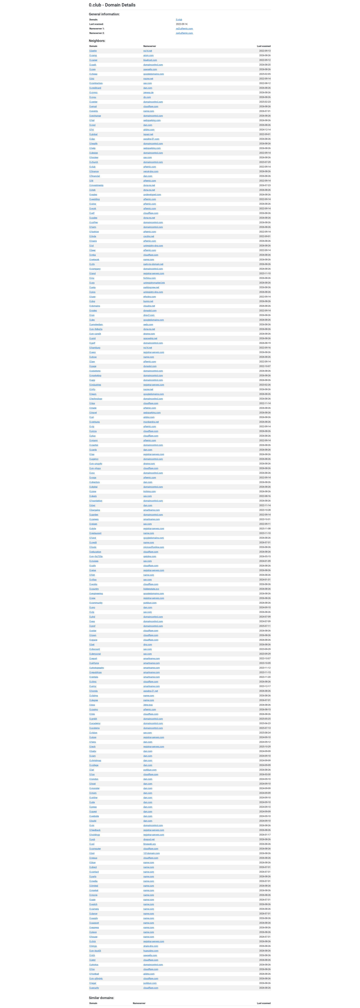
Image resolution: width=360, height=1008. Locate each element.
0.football (94, 974)
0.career (93, 60)
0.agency (93, 459)
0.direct (93, 867)
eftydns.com (149, 296)
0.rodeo (93, 310)
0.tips (92, 403)
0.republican (95, 672)
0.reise (92, 570)
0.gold (92, 338)
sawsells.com (150, 69)
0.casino (93, 709)
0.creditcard (95, 88)
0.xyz (92, 473)
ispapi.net (148, 134)
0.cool (92, 125)
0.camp (93, 55)
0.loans (93, 241)
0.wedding (94, 199)
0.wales (93, 194)
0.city (92, 264)
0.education (95, 551)
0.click (92, 941)
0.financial (94, 176)
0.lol (91, 245)
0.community (96, 602)
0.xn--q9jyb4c (96, 978)
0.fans (92, 742)
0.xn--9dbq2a (95, 329)
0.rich (92, 955)
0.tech (92, 746)
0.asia (92, 287)
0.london (93, 779)
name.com (148, 111)
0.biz (91, 78)
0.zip (91, 612)
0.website (94, 816)
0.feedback (94, 830)
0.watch (93, 904)
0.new (92, 598)
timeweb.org (149, 844)
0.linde (92, 236)
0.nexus (93, 858)
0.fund (92, 538)
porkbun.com (150, 602)
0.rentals (93, 677)
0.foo (92, 969)
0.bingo (93, 946)
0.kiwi (92, 505)
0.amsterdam (96, 324)
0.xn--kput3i (95, 950)
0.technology (95, 398)
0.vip (91, 426)
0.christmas (95, 760)
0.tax (91, 454)
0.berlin (93, 50)
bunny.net (148, 301)
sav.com (147, 83)
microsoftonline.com (153, 547)
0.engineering (96, 593)
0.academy (94, 723)
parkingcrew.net (151, 287)
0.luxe (92, 296)
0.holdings (94, 834)
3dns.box (148, 705)
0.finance (94, 171)
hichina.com (149, 278)
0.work (92, 208)
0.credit (93, 542)
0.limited (93, 885)
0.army (92, 686)
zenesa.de (148, 92)
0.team (92, 394)
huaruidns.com (150, 950)
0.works (93, 584)
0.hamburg (94, 347)
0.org (91, 282)
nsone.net (148, 78)
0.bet (91, 644)
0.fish (92, 575)
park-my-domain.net (153, 264)
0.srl (91, 417)
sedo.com (148, 324)
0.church (93, 162)
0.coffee (93, 222)
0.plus (92, 435)
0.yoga (92, 477)
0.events (93, 111)
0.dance (93, 913)
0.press (93, 807)
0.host (92, 783)
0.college (93, 765)
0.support (94, 923)
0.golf (92, 343)
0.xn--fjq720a (96, 556)
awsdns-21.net (150, 691)
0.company (95, 268)
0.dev (92, 320)
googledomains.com (153, 74)
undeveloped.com (152, 194)
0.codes (93, 217)
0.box (92, 705)
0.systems (94, 728)
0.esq (92, 621)
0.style (92, 528)
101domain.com (151, 853)
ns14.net (147, 50)
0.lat (91, 769)
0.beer (92, 250)
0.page (92, 366)
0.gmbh (93, 718)
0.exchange (95, 115)
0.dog (92, 301)
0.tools (92, 547)
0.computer (95, 848)
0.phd (92, 616)
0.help (92, 148)
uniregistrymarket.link (154, 282)
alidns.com (148, 129)
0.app (92, 380)
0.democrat (95, 654)
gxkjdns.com (149, 556)
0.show (93, 357)
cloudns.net (149, 306)
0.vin (91, 825)
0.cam (92, 756)
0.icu (91, 278)
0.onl (91, 844)
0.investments (96, 185)
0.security (94, 987)
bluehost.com (150, 60)
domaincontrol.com (153, 64)
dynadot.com (150, 310)
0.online (93, 797)
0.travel (93, 412)
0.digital (93, 487)
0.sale (92, 899)
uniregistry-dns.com (153, 245)
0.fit (91, 180)
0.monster (94, 788)
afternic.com (149, 166)
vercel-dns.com (150, 171)
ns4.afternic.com (184, 33)
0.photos (93, 964)
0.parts (92, 876)
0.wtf (91, 213)
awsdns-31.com (151, 139)
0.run (91, 315)
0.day (92, 139)
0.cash (92, 64)
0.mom (92, 793)
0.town (92, 635)
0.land (92, 273)
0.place (93, 932)
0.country (94, 589)
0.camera (94, 909)
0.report (93, 658)
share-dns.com (150, 946)
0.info (92, 389)
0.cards (93, 449)
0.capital (93, 445)
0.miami (93, 440)
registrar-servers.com (153, 273)
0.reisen (93, 524)
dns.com (147, 644)
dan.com (147, 88)
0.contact (94, 872)
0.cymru (93, 92)
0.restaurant (95, 533)
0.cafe (92, 565)
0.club (179, 19)
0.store (92, 737)
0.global (93, 134)
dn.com (147, 97)
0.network (94, 259)
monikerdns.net (151, 422)
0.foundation (95, 500)
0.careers (93, 519)
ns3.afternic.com (184, 28)
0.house (93, 936)
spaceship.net (150, 338)
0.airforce (94, 663)
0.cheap (93, 74)
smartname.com (151, 510)
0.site (92, 802)
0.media (93, 881)
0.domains (94, 306)
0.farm (92, 227)
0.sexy (92, 352)
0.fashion (94, 231)
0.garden (93, 514)
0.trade (92, 408)
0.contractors (96, 83)
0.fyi (91, 129)
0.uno (92, 607)
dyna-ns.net (149, 185)
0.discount (94, 649)
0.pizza (93, 431)
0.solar (92, 630)
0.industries (95, 384)
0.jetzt (92, 960)
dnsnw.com (149, 333)
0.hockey (93, 157)
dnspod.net (149, 839)
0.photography (96, 667)
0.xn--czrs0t (95, 333)
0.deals (93, 496)
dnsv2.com (148, 315)
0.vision (93, 732)
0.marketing (95, 375)
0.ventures (94, 422)
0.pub (92, 839)
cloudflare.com (150, 106)
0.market (93, 890)
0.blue (92, 862)
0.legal (92, 983)
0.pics (92, 292)
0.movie (93, 895)
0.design (93, 153)
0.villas (92, 579)
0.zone (92, 491)
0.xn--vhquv (95, 468)
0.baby (92, 751)
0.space (93, 640)
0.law (92, 361)
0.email (93, 106)
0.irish (92, 190)
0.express (94, 927)
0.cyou (92, 97)
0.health (93, 143)
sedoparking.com (152, 120)
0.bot (91, 853)
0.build (92, 821)
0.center (93, 102)
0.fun (92, 774)
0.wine (92, 204)
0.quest (93, 811)
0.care (92, 69)
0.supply (93, 918)
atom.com (148, 55)
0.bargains (94, 510)
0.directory (94, 482)
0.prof (92, 626)
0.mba (92, 255)
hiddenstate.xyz (151, 589)
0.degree (93, 700)
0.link (92, 714)
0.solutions (94, 371)
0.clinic (92, 681)
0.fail (91, 120)
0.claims (93, 695)
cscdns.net (148, 236)
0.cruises (93, 561)
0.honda (93, 691)
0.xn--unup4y (95, 463)
